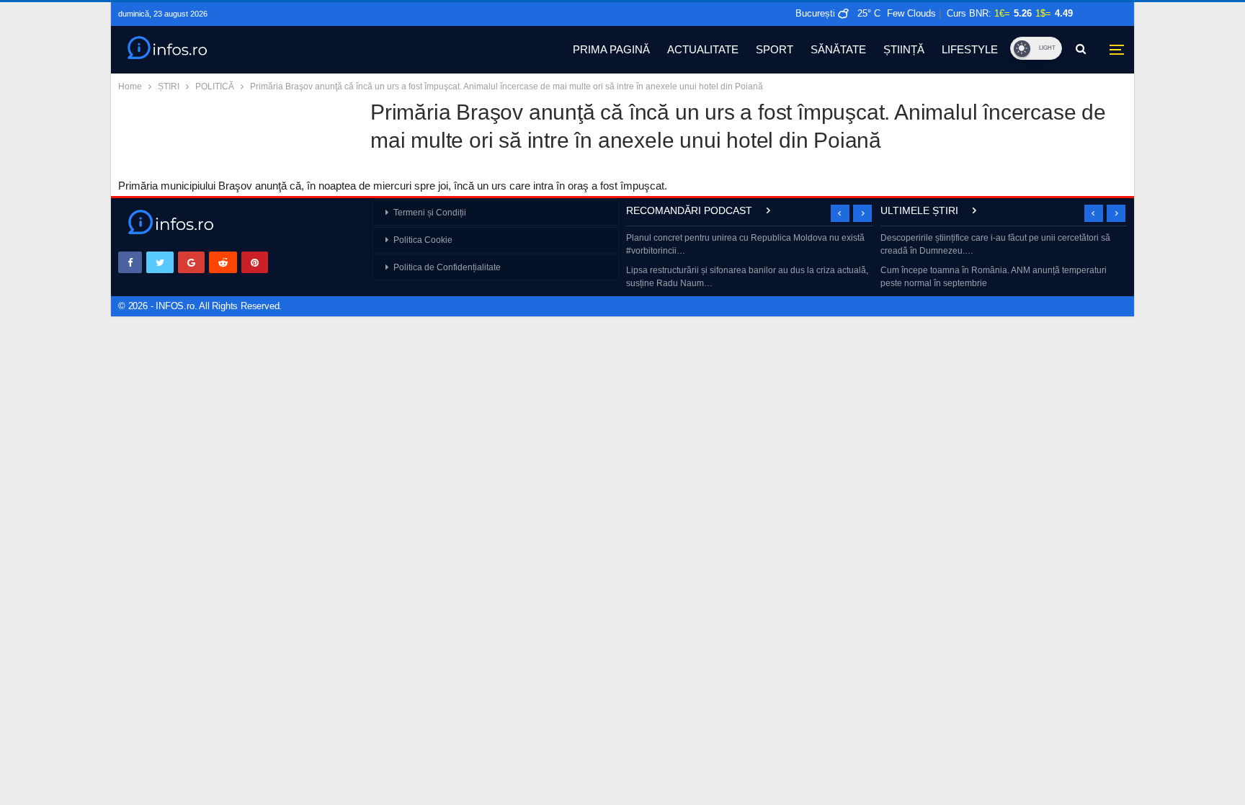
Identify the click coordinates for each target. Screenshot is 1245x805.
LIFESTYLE (970, 49)
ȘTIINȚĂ (903, 49)
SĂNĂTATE (838, 49)
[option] (749, 262)
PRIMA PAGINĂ (611, 49)
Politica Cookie (422, 240)
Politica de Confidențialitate (447, 267)
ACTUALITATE (702, 49)
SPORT (774, 49)
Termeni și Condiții (429, 213)
